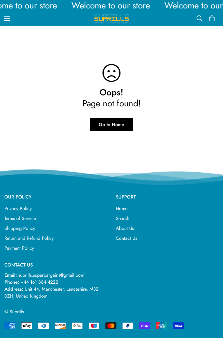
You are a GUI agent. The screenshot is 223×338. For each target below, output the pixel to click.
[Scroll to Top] (211, 306)
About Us (125, 228)
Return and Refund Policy (29, 238)
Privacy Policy (18, 208)
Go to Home (111, 124)
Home (121, 208)
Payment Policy (19, 248)
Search (122, 218)
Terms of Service (20, 218)
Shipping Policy (19, 228)
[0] (212, 18)
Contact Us (126, 238)
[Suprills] (111, 18)
